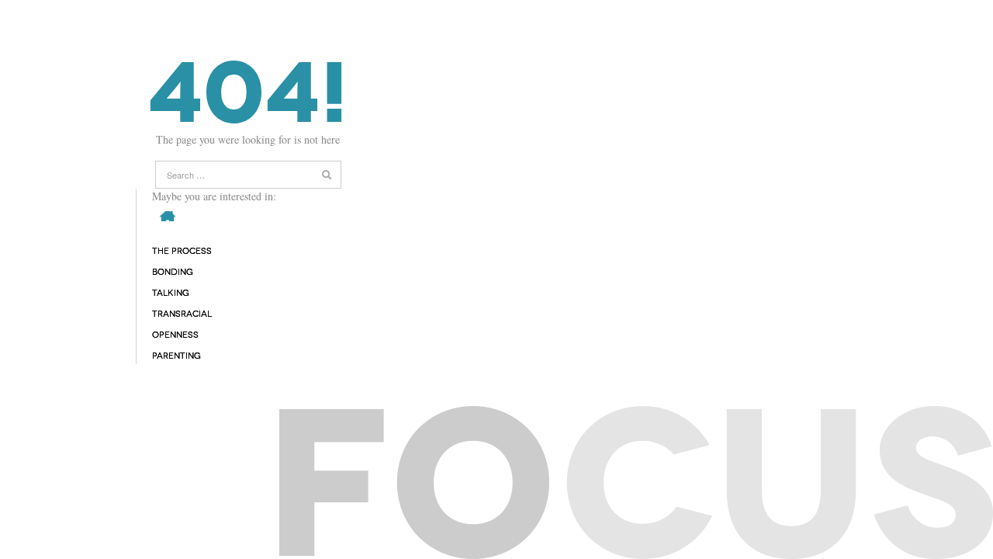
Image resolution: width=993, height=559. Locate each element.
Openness (175, 335)
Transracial (182, 314)
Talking (170, 293)
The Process (182, 251)
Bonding (172, 272)
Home (165, 216)
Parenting (176, 356)
